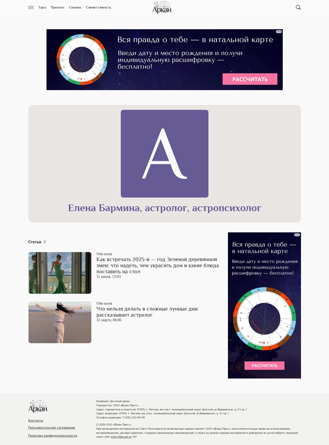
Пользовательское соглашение (51, 427)
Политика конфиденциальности (52, 435)
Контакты (35, 420)
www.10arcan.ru (121, 436)
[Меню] (31, 7)
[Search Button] (298, 7)
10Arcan (162, 7)
